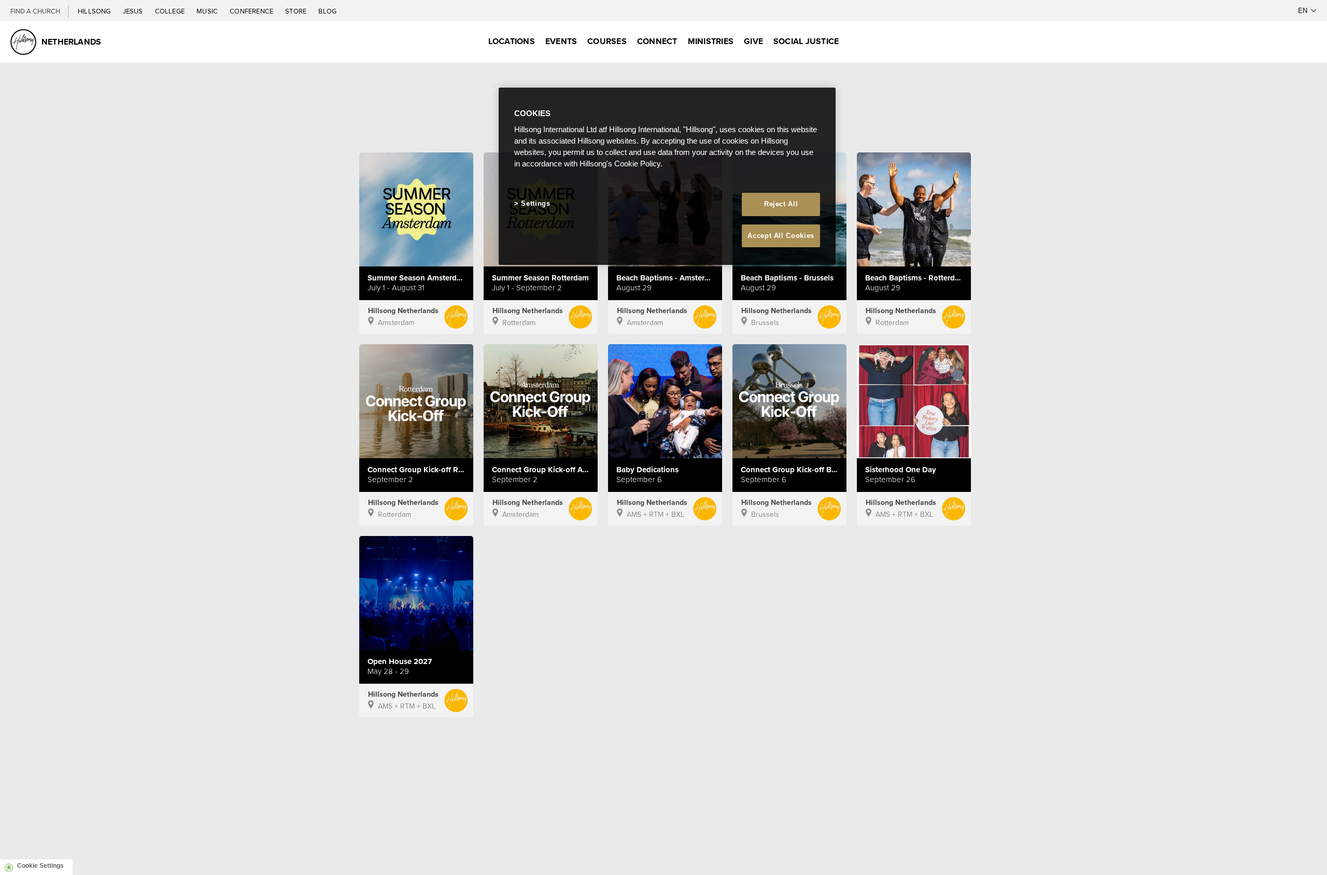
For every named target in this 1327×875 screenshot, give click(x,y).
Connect (657, 41)
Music (207, 11)
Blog (327, 11)
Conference (252, 11)
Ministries (710, 41)
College (170, 11)
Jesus (134, 11)
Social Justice (806, 41)
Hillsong (95, 11)
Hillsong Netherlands (403, 310)
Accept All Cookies (780, 235)
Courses (607, 41)
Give (753, 41)
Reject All (781, 204)
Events (561, 41)
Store (296, 11)
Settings (535, 203)
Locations (511, 41)
